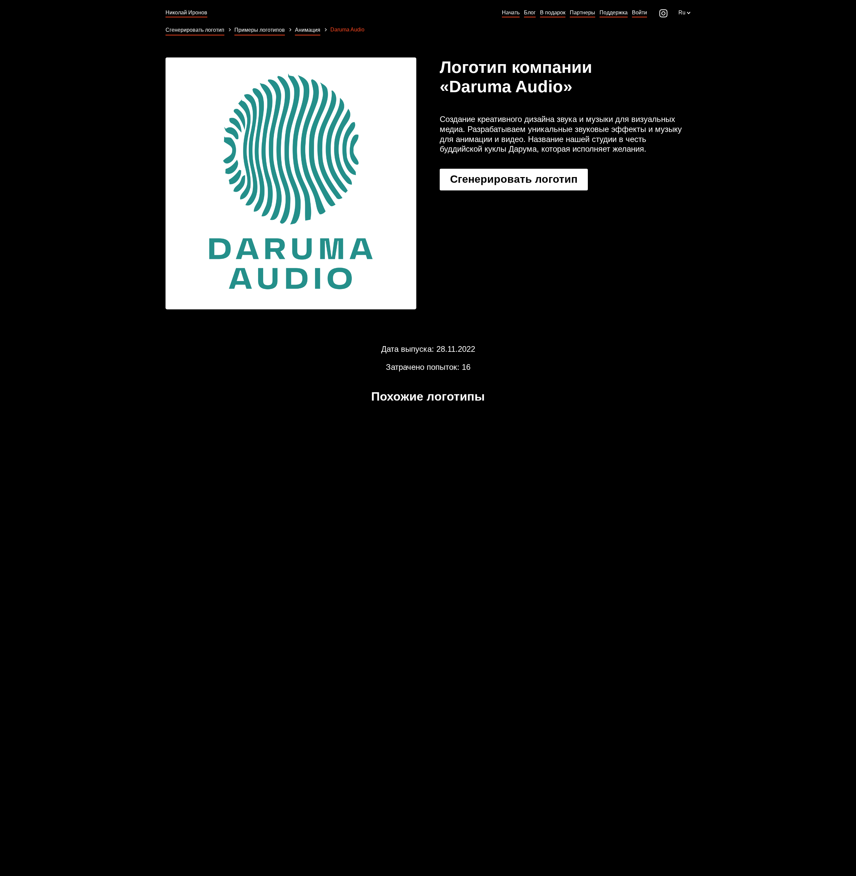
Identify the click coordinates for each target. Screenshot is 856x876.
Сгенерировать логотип (513, 179)
